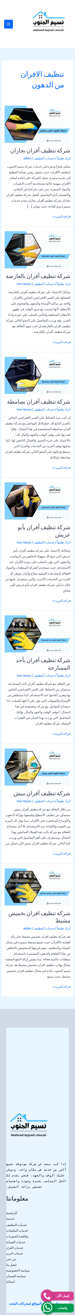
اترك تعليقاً (63, 158)
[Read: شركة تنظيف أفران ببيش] (37, 766)
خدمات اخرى (14, 1253)
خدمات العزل (14, 1247)
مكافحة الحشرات (17, 1236)
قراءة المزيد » (61, 216)
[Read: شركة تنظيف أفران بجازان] (37, 124)
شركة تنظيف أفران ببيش (42, 794)
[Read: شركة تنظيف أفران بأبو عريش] (37, 500)
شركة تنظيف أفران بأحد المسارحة (43, 664)
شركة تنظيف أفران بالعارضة (38, 277)
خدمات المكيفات (17, 1230)
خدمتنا (10, 1218)
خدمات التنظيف (44, 158)
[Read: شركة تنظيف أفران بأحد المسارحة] (37, 633)
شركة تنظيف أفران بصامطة (38, 402)
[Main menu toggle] (8, 24)
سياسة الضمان (16, 1276)
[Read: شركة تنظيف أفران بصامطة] (37, 375)
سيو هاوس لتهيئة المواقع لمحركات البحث (37, 1303)
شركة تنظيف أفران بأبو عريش (44, 531)
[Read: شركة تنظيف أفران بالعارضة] (37, 249)
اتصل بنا (11, 1264)
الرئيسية (11, 1213)
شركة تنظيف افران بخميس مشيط (39, 917)
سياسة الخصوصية (18, 1270)
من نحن (11, 1259)
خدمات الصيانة (15, 1242)
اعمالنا (10, 1282)
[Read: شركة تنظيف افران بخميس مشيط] (37, 886)
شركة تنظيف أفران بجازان (40, 151)
